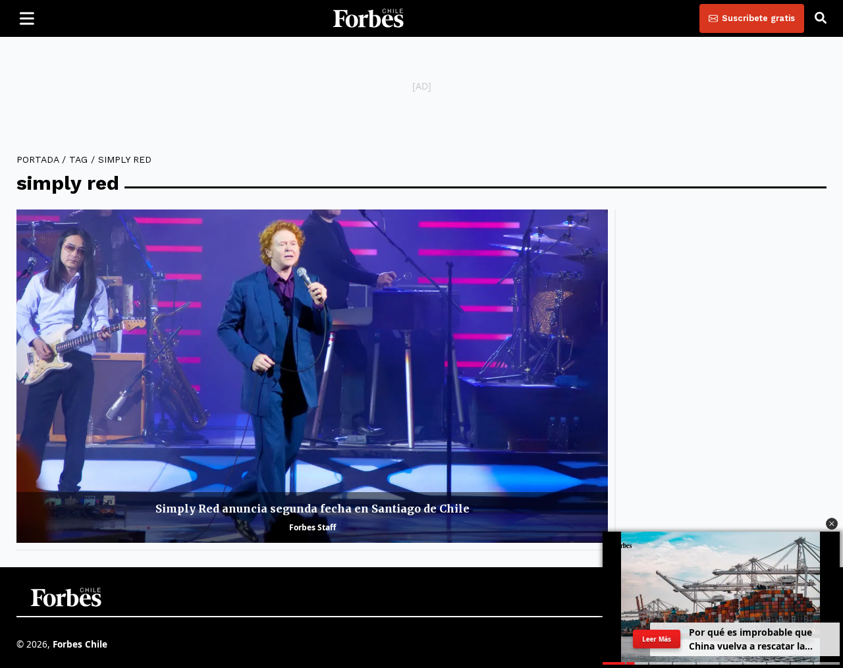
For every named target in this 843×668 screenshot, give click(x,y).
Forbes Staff (312, 527)
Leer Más (656, 639)
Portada (37, 159)
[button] (832, 524)
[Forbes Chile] (368, 18)
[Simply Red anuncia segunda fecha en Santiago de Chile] (312, 375)
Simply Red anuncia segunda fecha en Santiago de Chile (312, 508)
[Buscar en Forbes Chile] (821, 18)
